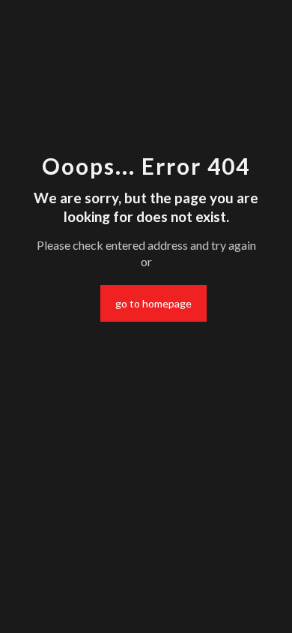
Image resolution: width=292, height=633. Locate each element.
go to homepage (153, 303)
